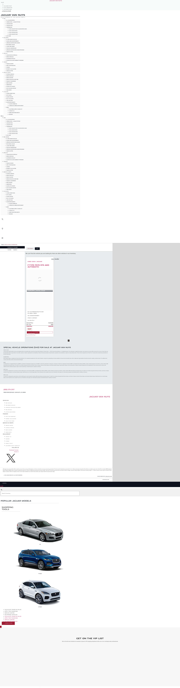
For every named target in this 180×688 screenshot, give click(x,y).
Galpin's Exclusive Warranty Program (14, 60)
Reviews (11, 114)
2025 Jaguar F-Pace (13, 34)
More (7, 107)
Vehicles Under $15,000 (11, 48)
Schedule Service (10, 74)
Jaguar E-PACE (9, 23)
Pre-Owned (6, 37)
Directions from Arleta (14, 112)
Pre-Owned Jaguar (10, 44)
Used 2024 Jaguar (35, 261)
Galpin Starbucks (13, 103)
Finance (5, 62)
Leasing (8, 67)
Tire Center (8, 90)
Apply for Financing (10, 65)
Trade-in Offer (9, 51)
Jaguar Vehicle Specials (11, 55)
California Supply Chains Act (15, 109)
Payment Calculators (11, 69)
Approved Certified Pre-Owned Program (15, 49)
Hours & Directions (10, 93)
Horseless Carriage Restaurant (16, 105)
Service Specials (10, 56)
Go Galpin (6, 91)
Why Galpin (8, 95)
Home (2, 244)
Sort (37, 248)
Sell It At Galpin (9, 98)
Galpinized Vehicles (10, 58)
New (4, 18)
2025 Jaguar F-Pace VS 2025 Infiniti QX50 (18, 28)
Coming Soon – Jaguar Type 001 (13, 21)
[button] (40, 116)
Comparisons (9, 27)
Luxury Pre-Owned (10, 46)
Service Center (9, 77)
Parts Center (9, 82)
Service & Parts (7, 72)
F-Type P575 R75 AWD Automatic (38, 266)
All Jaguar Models (10, 20)
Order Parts (9, 84)
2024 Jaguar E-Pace (13, 32)
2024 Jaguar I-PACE (13, 30)
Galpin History (9, 96)
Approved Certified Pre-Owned (13, 42)
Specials (5, 53)
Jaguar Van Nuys (99, 396)
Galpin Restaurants (10, 102)
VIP (1, 486)
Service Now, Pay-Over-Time (12, 79)
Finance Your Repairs (11, 81)
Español (2, 2)
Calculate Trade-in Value (13, 609)
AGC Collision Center (11, 88)
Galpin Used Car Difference (12, 41)
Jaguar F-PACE (9, 25)
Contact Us (11, 110)
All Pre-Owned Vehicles (11, 39)
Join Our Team (9, 100)
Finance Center (9, 63)
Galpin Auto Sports (10, 86)
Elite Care (8, 35)
